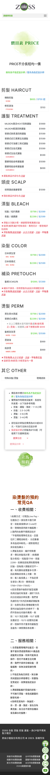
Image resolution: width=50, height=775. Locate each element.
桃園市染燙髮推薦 (14, 759)
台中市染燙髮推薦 (32, 756)
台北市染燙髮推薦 (32, 763)
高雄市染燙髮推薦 (14, 756)
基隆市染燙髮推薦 (32, 759)
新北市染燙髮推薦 (14, 763)
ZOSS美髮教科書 (23, 766)
